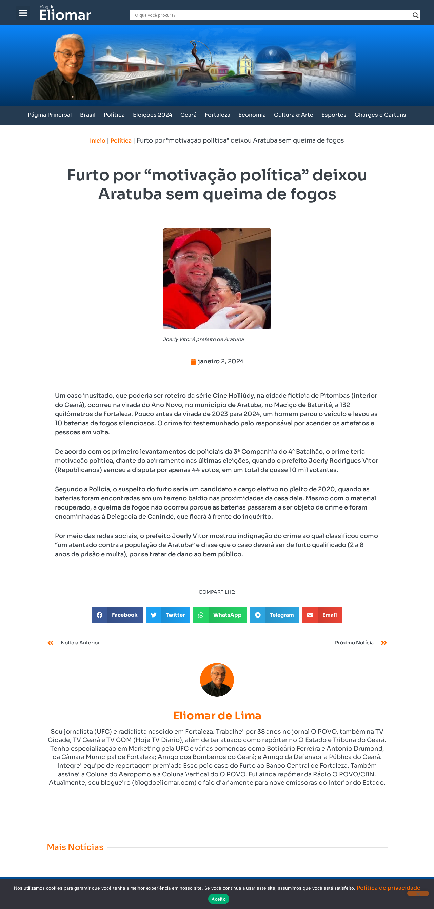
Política (114, 114)
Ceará (188, 114)
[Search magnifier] (415, 15)
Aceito (219, 899)
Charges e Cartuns (380, 114)
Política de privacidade (388, 887)
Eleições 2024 (152, 114)
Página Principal (50, 114)
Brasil (88, 114)
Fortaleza (217, 114)
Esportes (334, 114)
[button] (23, 13)
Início (97, 140)
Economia (252, 114)
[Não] (418, 893)
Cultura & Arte (293, 114)
